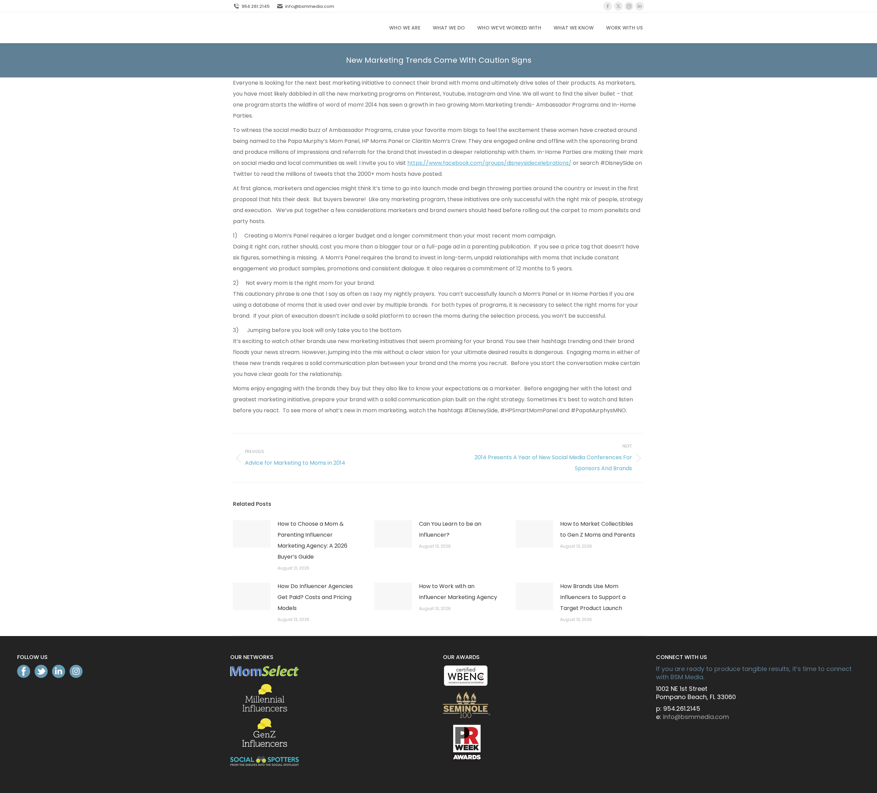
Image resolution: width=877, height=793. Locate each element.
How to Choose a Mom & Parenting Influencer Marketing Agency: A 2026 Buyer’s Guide (312, 540)
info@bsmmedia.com (309, 6)
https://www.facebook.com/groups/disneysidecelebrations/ (489, 163)
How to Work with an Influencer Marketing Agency (458, 591)
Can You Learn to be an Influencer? (450, 529)
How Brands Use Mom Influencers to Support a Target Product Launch (593, 597)
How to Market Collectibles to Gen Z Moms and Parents (597, 529)
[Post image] (252, 534)
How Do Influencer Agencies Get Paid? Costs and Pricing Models (315, 597)
